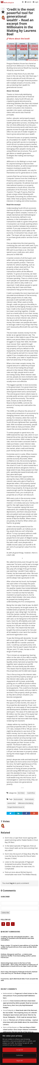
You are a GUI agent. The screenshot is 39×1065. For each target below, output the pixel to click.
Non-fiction (21, 793)
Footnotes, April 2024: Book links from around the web (19, 979)
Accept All (19, 1050)
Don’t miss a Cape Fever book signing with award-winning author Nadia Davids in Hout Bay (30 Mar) (21, 840)
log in (12, 883)
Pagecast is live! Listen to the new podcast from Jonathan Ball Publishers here (20, 995)
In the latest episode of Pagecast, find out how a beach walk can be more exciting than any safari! (21, 848)
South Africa (31, 793)
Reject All (19, 1061)
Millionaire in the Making (25, 803)
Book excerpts (18, 799)
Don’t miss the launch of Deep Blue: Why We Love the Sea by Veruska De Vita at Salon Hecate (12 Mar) (21, 856)
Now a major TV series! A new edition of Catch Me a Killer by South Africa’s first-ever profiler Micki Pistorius (19, 947)
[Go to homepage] (7, 2)
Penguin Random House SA (16, 807)
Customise (19, 1055)
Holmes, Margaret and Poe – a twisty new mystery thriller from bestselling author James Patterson (18, 955)
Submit (28, 2)
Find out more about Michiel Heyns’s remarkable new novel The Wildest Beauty (20, 873)
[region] (19, 1048)
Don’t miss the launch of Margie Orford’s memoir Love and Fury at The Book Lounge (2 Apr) (19, 972)
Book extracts (29, 799)
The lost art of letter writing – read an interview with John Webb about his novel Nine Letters (20, 1022)
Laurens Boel (12, 803)
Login (36, 2)
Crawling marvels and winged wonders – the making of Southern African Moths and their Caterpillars (17, 938)
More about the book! (19, 38)
